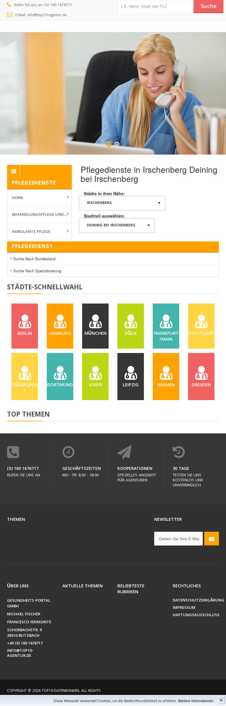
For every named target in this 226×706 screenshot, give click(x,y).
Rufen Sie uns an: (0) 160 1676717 (43, 5)
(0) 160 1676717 (23, 469)
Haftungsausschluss (196, 615)
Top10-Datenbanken (60, 691)
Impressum (184, 608)
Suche (209, 6)
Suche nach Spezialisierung (37, 271)
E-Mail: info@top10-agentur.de (41, 15)
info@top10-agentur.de (20, 654)
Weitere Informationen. (196, 700)
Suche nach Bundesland (34, 258)
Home (17, 198)
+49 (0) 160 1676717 (25, 643)
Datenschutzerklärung (196, 600)
